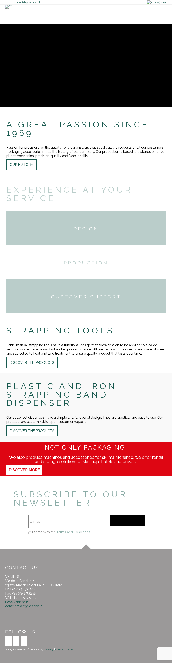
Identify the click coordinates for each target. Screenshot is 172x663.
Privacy (49, 649)
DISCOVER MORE (24, 470)
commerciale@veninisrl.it (26, 2)
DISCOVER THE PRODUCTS (32, 363)
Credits (69, 649)
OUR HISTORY (21, 165)
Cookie (59, 649)
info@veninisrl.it (16, 602)
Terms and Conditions (73, 532)
